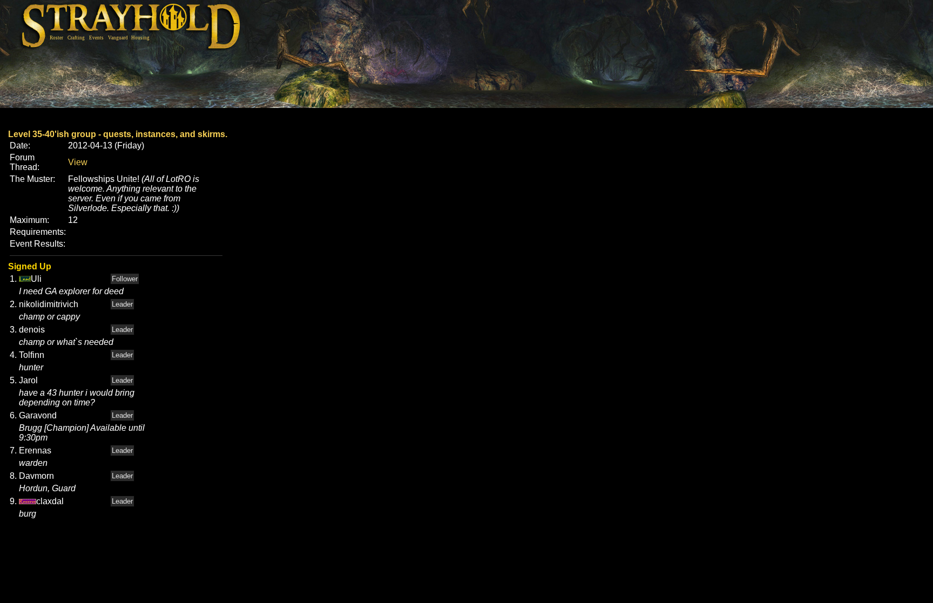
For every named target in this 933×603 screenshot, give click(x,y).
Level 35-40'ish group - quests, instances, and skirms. (117, 134)
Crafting (76, 37)
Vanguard (118, 37)
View (77, 162)
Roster (56, 37)
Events (96, 37)
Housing (140, 37)
